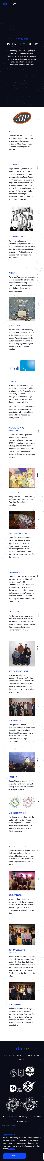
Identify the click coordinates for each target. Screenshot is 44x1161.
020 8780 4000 (11, 1117)
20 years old (14, 492)
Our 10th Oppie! (15, 1004)
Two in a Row (14, 612)
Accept (14, 1156)
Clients (29, 1056)
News (36, 1056)
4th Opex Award (15, 720)
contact (21, 1059)
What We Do (9, 1056)
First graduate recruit (18, 237)
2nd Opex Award (15, 572)
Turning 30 (13, 777)
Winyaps (12, 273)
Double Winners (15, 895)
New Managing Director (18, 671)
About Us (20, 1056)
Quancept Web (14, 326)
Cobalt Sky (13, 381)
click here (11, 1149)
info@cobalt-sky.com (31, 1117)
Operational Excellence (18, 533)
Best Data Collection (17, 846)
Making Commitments (17, 813)
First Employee (15, 165)
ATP (10, 131)
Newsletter (22, 1121)
